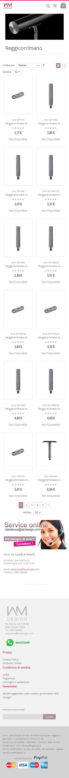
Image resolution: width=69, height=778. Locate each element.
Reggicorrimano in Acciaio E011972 (26, 478)
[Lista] (64, 65)
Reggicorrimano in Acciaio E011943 (26, 264)
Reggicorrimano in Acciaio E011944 (26, 407)
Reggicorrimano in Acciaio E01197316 (28, 335)
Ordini (6, 674)
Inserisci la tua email (13, 709)
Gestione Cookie (12, 663)
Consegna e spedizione (16, 682)
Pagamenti (9, 678)
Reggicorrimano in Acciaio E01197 (25, 121)
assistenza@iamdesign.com (24, 569)
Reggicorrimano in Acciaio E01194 (25, 193)
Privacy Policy (10, 659)
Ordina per (9, 65)
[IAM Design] (14, 5)
